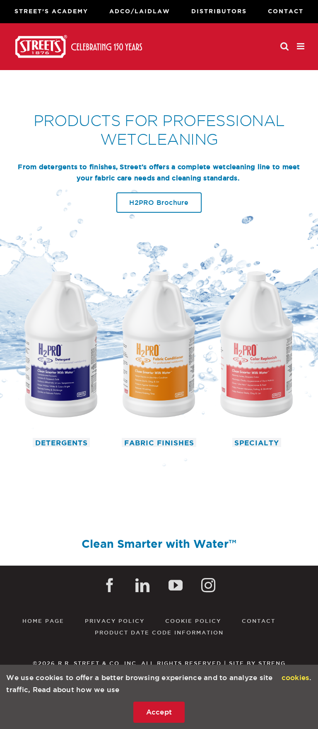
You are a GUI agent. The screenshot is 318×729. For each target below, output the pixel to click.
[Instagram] (208, 585)
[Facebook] (110, 585)
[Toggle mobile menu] (301, 46)
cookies (296, 677)
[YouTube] (176, 585)
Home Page (43, 621)
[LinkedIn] (142, 585)
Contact (258, 621)
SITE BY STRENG (257, 663)
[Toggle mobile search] (284, 46)
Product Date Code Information (159, 632)
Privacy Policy (115, 621)
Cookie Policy (193, 621)
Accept (159, 712)
